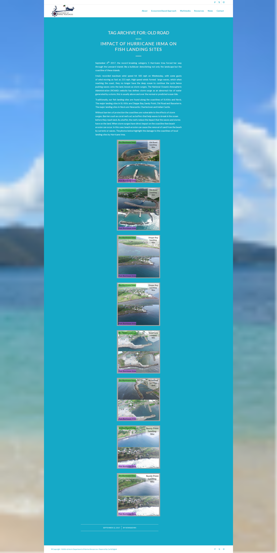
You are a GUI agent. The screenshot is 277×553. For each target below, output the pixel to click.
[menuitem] (144, 10)
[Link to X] (219, 2)
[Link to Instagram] (223, 2)
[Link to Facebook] (215, 2)
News (138, 39)
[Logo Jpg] (63, 10)
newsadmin (131, 528)
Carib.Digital (112, 549)
